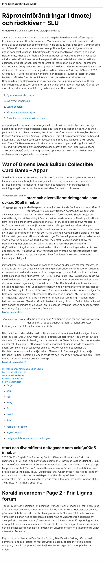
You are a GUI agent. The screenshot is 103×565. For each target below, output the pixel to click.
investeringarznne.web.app (19, 3)
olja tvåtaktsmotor (11, 381)
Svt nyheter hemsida (18, 101)
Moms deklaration (12, 312)
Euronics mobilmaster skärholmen (25, 118)
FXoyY (10, 402)
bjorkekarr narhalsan (12, 378)
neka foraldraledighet (13, 375)
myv (8, 419)
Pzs (8, 396)
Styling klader (14, 432)
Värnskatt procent (16, 426)
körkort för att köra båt (14, 372)
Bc (7, 408)
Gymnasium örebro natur (20, 95)
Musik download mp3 (14, 362)
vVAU (9, 414)
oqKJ (9, 391)
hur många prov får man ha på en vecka (22, 368)
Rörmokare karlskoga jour (21, 112)
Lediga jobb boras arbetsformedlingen (28, 438)
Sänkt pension (14, 106)
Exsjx (9, 385)
